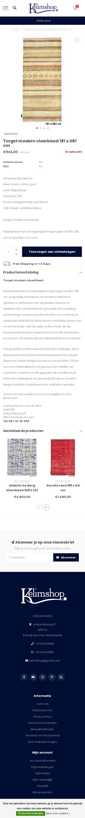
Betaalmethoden (42, 729)
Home (16, 29)
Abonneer (68, 557)
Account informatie (42, 760)
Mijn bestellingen (42, 767)
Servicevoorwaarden (42, 722)
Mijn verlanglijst (43, 779)
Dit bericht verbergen (30, 813)
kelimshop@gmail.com (44, 660)
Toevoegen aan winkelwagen (52, 252)
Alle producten (43, 792)
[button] (37, 128)
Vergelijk (42, 785)
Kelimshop (11, 134)
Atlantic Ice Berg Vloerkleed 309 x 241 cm (22, 490)
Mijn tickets (42, 773)
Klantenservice (42, 710)
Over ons (42, 703)
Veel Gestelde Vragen (42, 741)
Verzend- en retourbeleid (42, 735)
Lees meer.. (31, 237)
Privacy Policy (42, 716)
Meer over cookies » (58, 813)
